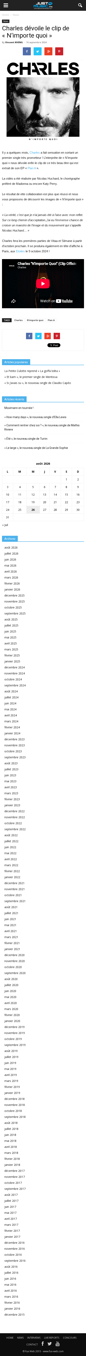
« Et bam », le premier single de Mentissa (30, 377)
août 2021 (11, 907)
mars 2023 (11, 793)
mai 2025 (10, 637)
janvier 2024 (12, 733)
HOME (9, 1337)
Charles (35, 152)
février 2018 (12, 1159)
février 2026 (12, 583)
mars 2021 (11, 937)
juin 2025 (10, 631)
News (5, 21)
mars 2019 (11, 1081)
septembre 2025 (15, 613)
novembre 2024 (14, 673)
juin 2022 (10, 847)
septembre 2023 (15, 757)
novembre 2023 (14, 745)
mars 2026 (11, 577)
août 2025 (11, 619)
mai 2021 (10, 925)
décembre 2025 (14, 595)
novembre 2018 (14, 1105)
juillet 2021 (11, 913)
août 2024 (11, 691)
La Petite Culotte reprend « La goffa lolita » (32, 371)
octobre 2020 (13, 967)
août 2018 (11, 1123)
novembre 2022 (14, 817)
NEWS (20, 1337)
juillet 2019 (11, 1057)
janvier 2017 (12, 1237)
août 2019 (11, 1051)
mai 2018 (10, 1141)
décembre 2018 (14, 1099)
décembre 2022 (14, 811)
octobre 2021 (13, 895)
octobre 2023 (13, 751)
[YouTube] (58, 1344)
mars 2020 (11, 1009)
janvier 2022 (12, 877)
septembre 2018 (15, 1117)
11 (19, 494)
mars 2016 (11, 1296)
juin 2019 (10, 1063)
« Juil (5, 525)
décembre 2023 (14, 739)
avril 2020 (10, 1003)
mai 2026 (10, 565)
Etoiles (20, 251)
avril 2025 (10, 643)
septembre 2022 (15, 829)
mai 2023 (10, 781)
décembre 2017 (14, 1171)
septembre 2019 (15, 1045)
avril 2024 (10, 715)
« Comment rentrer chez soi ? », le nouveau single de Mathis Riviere (42, 427)
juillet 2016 (11, 1272)
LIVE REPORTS (51, 1337)
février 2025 (12, 655)
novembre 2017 (14, 1177)
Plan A (32, 168)
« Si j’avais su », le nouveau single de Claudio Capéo (37, 383)
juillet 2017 (11, 1201)
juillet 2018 (11, 1129)
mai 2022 (10, 853)
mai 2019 (10, 1069)
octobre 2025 (13, 607)
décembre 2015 (14, 1314)
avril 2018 (10, 1147)
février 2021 (12, 943)
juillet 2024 (11, 697)
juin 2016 (10, 1278)
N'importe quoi (35, 320)
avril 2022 (10, 859)
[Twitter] (49, 1344)
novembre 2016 (14, 1249)
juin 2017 (10, 1207)
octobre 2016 (13, 1255)
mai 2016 (10, 1284)
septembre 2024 (15, 685)
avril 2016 (10, 1290)
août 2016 (11, 1267)
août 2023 (11, 763)
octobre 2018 (13, 1111)
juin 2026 (10, 559)
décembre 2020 (14, 955)
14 (55, 494)
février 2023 (12, 799)
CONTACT (32, 1344)
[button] (80, 5)
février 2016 (12, 1302)
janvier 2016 (12, 1308)
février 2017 (12, 1231)
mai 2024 (10, 709)
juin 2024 (10, 703)
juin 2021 (10, 919)
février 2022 (12, 871)
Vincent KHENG (14, 42)
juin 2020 (10, 991)
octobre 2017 (13, 1183)
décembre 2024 (14, 667)
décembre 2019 (14, 1027)
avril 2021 (10, 931)
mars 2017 (11, 1225)
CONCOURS (69, 1337)
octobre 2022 (13, 823)
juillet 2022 (11, 841)
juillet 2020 (11, 985)
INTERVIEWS (33, 1337)
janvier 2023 (12, 805)
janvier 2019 (12, 1093)
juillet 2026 (11, 553)
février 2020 (12, 1015)
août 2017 (11, 1195)
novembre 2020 (14, 961)
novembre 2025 (14, 601)
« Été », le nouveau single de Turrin (25, 438)
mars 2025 (11, 649)
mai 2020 (10, 997)
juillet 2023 (11, 769)
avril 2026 (10, 571)
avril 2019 (10, 1075)
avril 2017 (10, 1219)
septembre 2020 (15, 973)
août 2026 (11, 547)
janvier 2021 (12, 949)
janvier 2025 (12, 661)
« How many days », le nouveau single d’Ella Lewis (35, 417)
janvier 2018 (12, 1165)
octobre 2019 (13, 1039)
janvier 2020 (12, 1021)
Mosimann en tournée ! (18, 408)
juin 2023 (10, 775)
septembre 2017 (15, 1189)
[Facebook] (43, 1344)
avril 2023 (10, 787)
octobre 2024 (13, 679)
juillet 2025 (11, 625)
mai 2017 (10, 1213)
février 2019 (12, 1087)
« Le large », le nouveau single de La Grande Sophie (36, 447)
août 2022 (11, 835)
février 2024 (12, 727)
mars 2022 (11, 865)
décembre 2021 (14, 883)
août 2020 (11, 979)
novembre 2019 (14, 1033)
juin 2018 (10, 1135)
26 (33, 510)
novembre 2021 (14, 889)
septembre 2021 (15, 901)
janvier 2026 (12, 589)
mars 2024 (11, 721)
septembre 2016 (15, 1261)
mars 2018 (11, 1153)
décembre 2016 (14, 1243)
